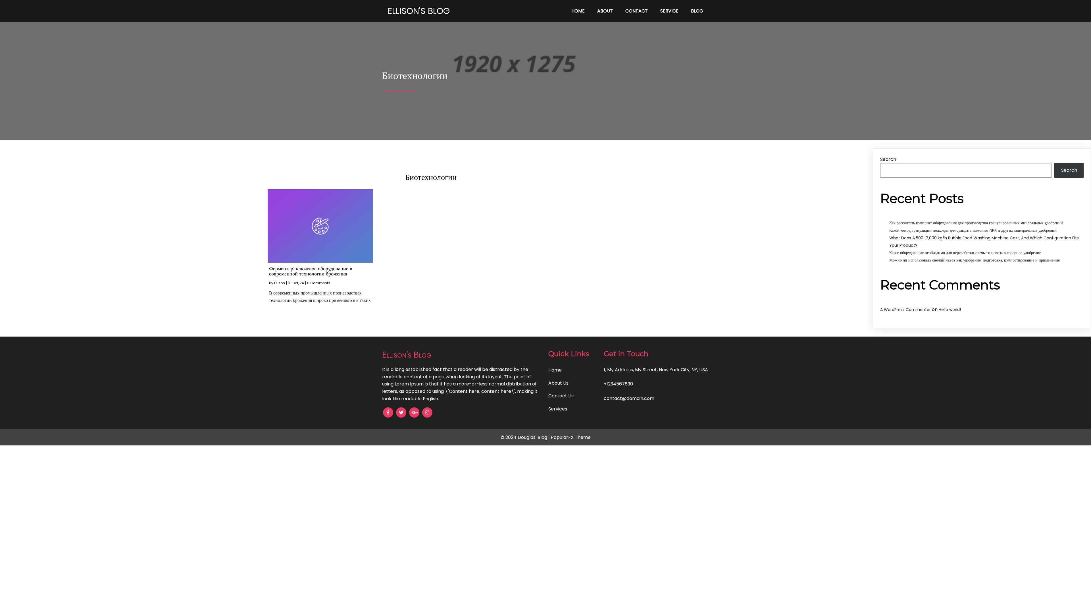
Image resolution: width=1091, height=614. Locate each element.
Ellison (279, 283)
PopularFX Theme (571, 437)
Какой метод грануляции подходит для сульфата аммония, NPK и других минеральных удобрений (973, 230)
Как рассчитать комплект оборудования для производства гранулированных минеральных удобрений (976, 223)
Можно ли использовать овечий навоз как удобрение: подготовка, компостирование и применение (974, 260)
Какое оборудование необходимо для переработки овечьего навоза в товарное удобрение (965, 253)
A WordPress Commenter (905, 309)
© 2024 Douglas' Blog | (526, 437)
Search (888, 159)
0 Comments (318, 283)
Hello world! (950, 309)
